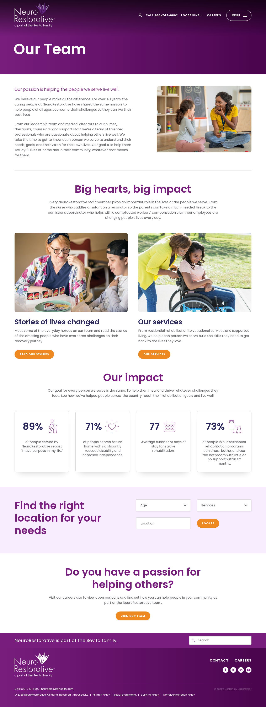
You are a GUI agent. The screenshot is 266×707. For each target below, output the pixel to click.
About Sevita (81, 694)
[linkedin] (241, 670)
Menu (236, 15)
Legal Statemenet (125, 694)
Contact (219, 660)
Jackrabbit (244, 689)
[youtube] (248, 670)
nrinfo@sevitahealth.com (57, 689)
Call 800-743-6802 (162, 15)
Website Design (223, 689)
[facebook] (225, 670)
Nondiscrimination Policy (179, 694)
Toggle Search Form (140, 15)
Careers (214, 15)
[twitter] (233, 670)
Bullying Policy (150, 694)
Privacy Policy (101, 694)
